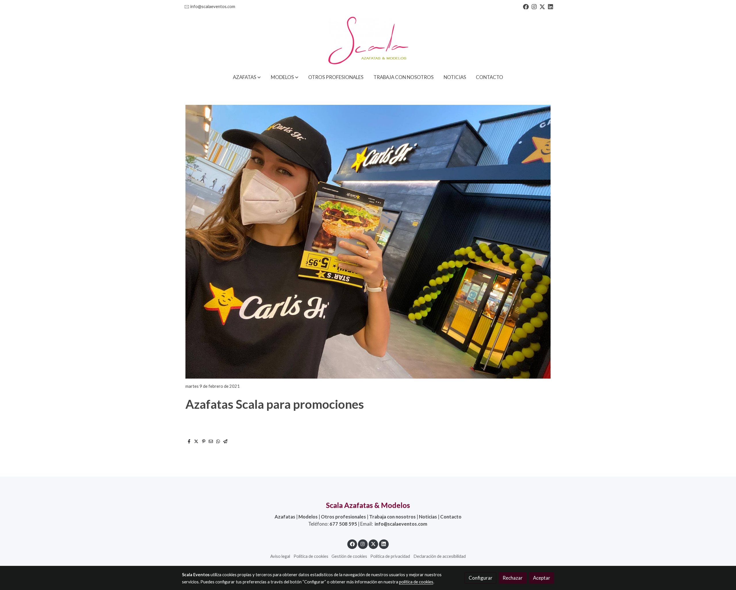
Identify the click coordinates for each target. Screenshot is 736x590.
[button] (247, 77)
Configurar (480, 578)
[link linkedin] (550, 6)
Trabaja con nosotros (392, 517)
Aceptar (541, 578)
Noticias (428, 517)
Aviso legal (280, 556)
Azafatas (285, 517)
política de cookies (416, 581)
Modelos (308, 517)
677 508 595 (343, 524)
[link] (368, 41)
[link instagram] (534, 6)
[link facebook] (526, 6)
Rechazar (513, 578)
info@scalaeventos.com (212, 6)
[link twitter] (542, 6)
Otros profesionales (343, 517)
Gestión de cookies (349, 556)
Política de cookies (311, 556)
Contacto (450, 517)
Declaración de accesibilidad (439, 556)
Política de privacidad (390, 556)
